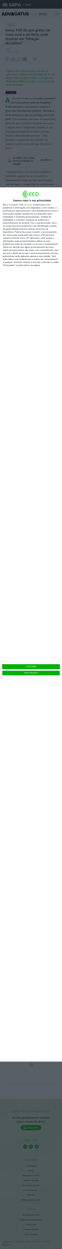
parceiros (28, 205)
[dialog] (31, 624)
